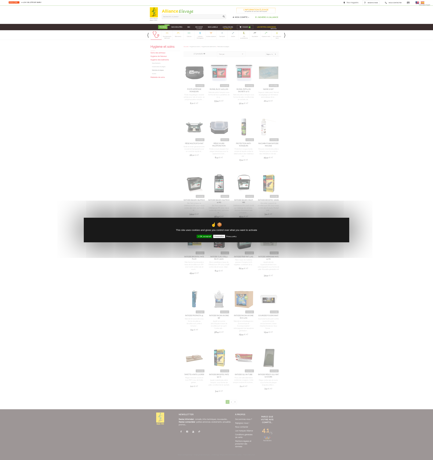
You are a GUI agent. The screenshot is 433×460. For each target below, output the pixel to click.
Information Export (424, 5)
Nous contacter (395, 2)
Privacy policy (231, 236)
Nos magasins (352, 2)
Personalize (219, 236)
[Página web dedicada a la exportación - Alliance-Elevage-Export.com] (422, 2)
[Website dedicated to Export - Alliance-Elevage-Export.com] (418, 2)
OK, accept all (205, 236)
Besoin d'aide (372, 2)
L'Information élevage (255, 10)
